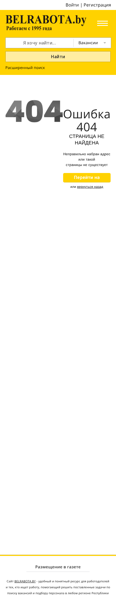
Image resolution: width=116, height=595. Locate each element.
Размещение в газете (58, 567)
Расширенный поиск (25, 67)
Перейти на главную (87, 178)
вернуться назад (90, 187)
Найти (58, 57)
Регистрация (97, 5)
